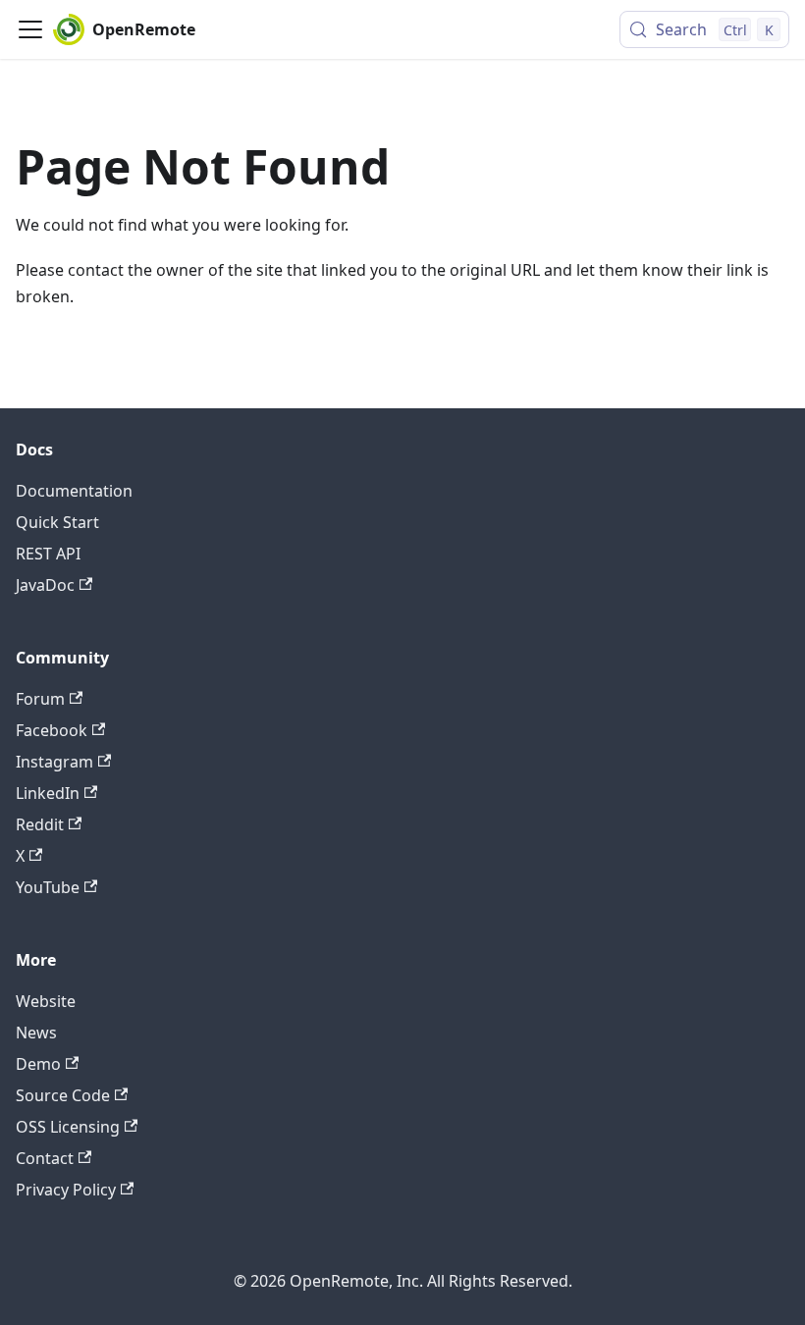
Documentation (74, 491)
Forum (40, 699)
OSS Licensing (68, 1127)
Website (46, 1001)
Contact (45, 1158)
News (36, 1032)
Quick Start (57, 522)
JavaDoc (45, 585)
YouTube (48, 887)
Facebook (51, 730)
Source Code (63, 1095)
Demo (38, 1064)
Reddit (40, 824)
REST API (48, 553)
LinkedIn (48, 793)
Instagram (54, 761)
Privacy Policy (66, 1189)
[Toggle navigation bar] (30, 29)
